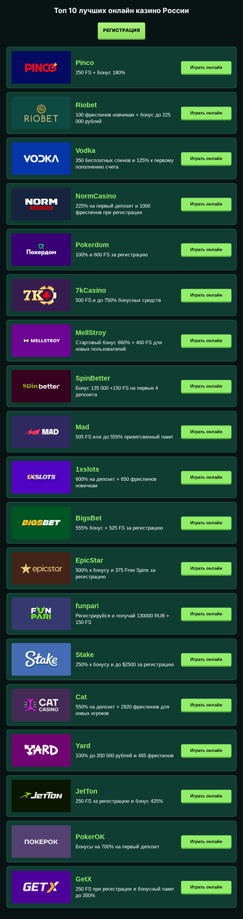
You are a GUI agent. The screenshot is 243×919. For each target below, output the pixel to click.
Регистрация (121, 30)
